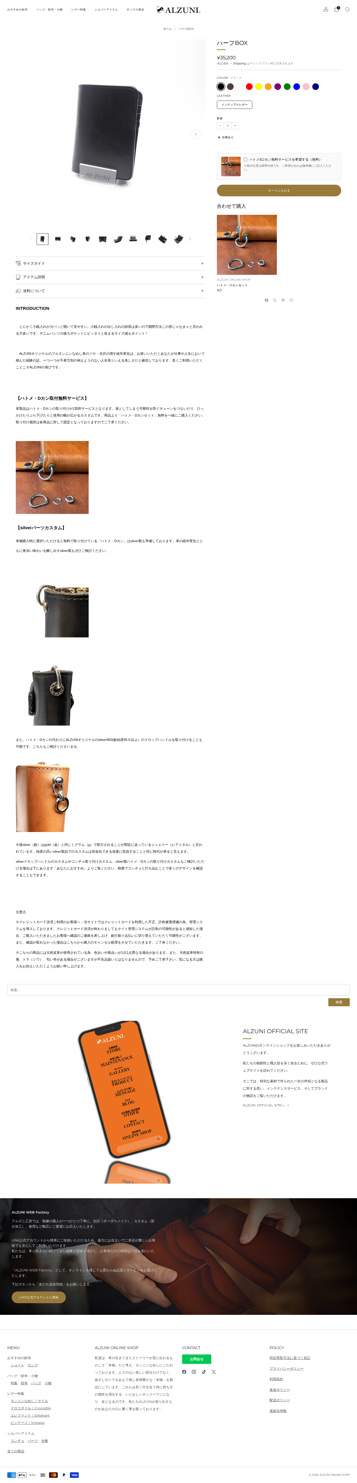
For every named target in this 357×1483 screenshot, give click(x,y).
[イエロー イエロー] (258, 86)
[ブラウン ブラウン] (230, 86)
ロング (33, 1365)
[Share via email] (291, 300)
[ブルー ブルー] (296, 86)
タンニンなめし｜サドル (29, 1401)
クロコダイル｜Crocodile (31, 1408)
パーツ (33, 1441)
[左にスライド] (31, 239)
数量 (220, 118)
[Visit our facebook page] (184, 1372)
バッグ (36, 1383)
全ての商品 (15, 1451)
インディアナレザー (234, 104)
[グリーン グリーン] (287, 86)
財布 (24, 1383)
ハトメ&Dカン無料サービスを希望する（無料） (285, 159)
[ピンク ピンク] (306, 86)
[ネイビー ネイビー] (315, 86)
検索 (339, 1002)
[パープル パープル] (277, 86)
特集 (14, 1383)
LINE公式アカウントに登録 (39, 1297)
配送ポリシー (280, 1400)
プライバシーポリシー (287, 1368)
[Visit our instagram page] (194, 1372)
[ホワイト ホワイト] (240, 86)
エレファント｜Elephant (30, 1415)
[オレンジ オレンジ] (268, 86)
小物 (48, 1383)
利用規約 (276, 1379)
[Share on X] (274, 300)
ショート (17, 1365)
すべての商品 (135, 9)
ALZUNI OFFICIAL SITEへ (264, 1105)
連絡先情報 (278, 1411)
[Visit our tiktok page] (204, 1372)
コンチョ (17, 1441)
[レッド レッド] (249, 86)
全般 (44, 1441)
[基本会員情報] (325, 9)
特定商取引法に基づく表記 (290, 1358)
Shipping (239, 63)
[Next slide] (196, 134)
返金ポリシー (280, 1390)
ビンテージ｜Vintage (27, 1423)
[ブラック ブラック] (221, 86)
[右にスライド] (189, 239)
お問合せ (197, 1359)
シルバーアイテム (106, 9)
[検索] (347, 9)
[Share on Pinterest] (283, 300)
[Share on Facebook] (266, 300)
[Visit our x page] (214, 1372)
